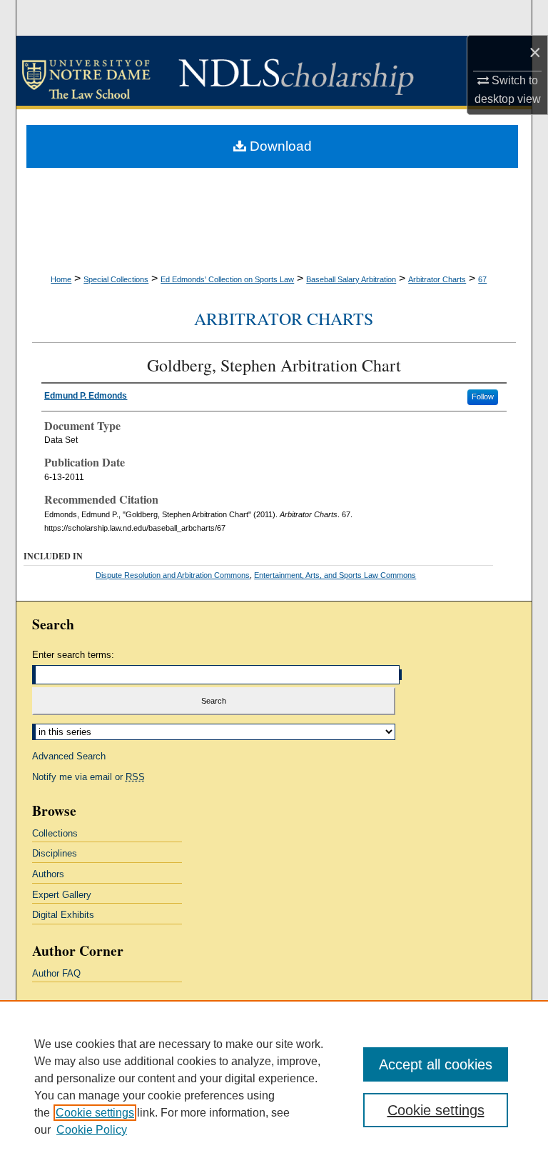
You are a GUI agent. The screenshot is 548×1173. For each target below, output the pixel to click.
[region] (274, 1086)
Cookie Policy (91, 1130)
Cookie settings (95, 1113)
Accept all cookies (435, 1064)
